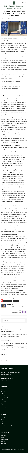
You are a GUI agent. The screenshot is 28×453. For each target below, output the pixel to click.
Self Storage (15, 288)
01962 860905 (9, 378)
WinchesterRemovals (6, 360)
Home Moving (4, 417)
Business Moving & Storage (7, 423)
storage (16, 301)
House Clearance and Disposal (8, 425)
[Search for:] (14, 320)
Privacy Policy (4, 406)
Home (2, 389)
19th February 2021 (6, 18)
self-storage (11, 47)
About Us (3, 391)
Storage (2, 419)
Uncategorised (4, 358)
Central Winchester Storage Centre (14, 263)
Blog (2, 404)
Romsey (2, 437)
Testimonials (4, 399)
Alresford (3, 441)
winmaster (14, 18)
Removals (6, 240)
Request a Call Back (5, 397)
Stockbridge (4, 443)
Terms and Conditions (6, 408)
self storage (7, 301)
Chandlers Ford (4, 439)
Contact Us (3, 402)
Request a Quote (5, 395)
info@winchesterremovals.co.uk (12, 380)
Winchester (3, 435)
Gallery (2, 393)
